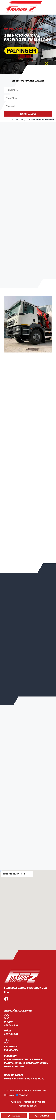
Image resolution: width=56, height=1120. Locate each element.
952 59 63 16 (11, 1025)
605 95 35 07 (11, 1034)
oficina (8, 1021)
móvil (7, 1030)
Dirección (10, 1056)
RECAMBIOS (11, 1046)
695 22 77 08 (11, 1049)
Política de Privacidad (44, 119)
